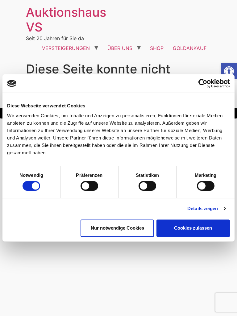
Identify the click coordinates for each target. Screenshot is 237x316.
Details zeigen (202, 208)
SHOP (157, 48)
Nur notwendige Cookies (117, 228)
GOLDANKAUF (189, 48)
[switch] (89, 186)
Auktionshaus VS (66, 20)
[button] (229, 71)
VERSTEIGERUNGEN (66, 48)
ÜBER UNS (119, 48)
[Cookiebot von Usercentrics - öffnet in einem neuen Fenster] (203, 83)
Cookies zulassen (193, 228)
